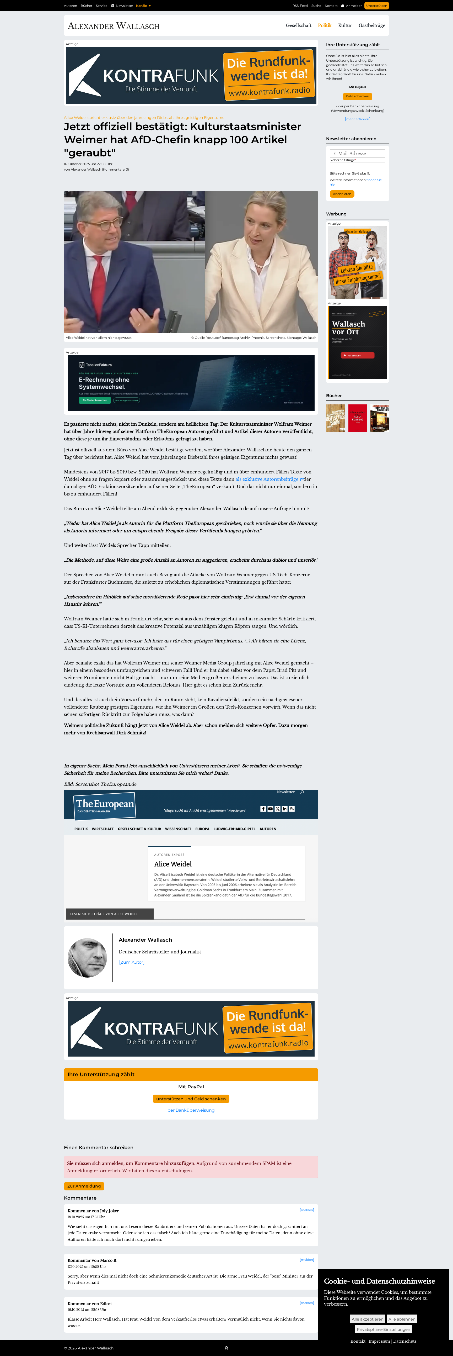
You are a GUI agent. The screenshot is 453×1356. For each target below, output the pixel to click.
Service (101, 6)
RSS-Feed (300, 6)
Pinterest (110, 180)
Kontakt (331, 6)
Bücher (86, 6)
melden (307, 1210)
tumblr (99, 180)
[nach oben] (226, 1348)
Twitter (68, 180)
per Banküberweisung (191, 1110)
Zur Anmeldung (84, 1186)
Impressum (379, 1341)
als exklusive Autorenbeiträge (268, 479)
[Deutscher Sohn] (335, 418)
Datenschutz (405, 1341)
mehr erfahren (357, 119)
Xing (131, 180)
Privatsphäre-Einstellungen (383, 1329)
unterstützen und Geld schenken (191, 1098)
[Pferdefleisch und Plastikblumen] (379, 418)
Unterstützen (376, 6)
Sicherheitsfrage (343, 160)
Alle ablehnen (402, 1319)
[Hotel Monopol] (357, 418)
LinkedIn (120, 180)
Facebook (78, 180)
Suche (316, 6)
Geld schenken (357, 96)
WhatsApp (141, 180)
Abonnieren (342, 194)
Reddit (89, 180)
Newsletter (124, 6)
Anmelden (354, 6)
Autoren (70, 6)
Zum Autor (132, 962)
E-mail (152, 180)
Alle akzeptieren (368, 1319)
